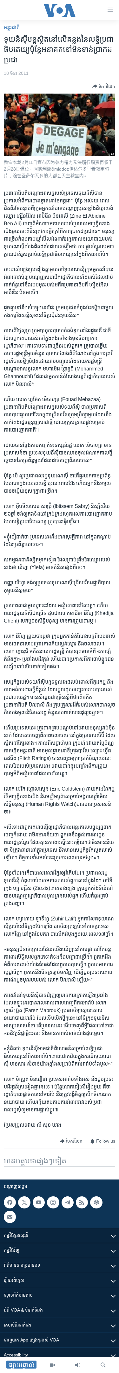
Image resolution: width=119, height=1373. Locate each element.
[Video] (52, 1365)
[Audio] (77, 1365)
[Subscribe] (10, 1217)
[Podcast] (96, 1202)
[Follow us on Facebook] (10, 1202)
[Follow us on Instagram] (53, 1202)
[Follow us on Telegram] (68, 1202)
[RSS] (82, 1202)
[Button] (103, 86)
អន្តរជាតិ (12, 27)
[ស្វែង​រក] (103, 1365)
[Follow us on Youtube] (39, 1202)
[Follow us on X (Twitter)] (24, 1202)
